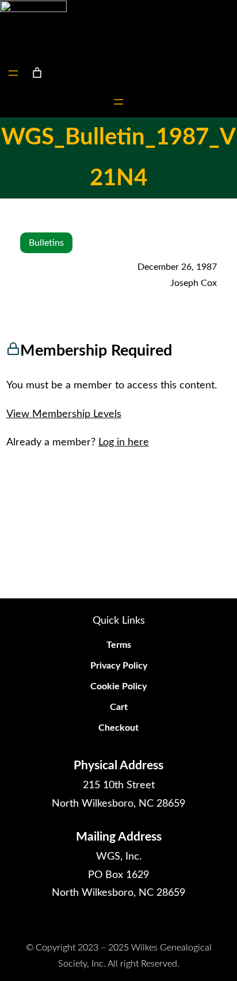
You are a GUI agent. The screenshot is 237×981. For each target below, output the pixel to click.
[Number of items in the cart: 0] (37, 73)
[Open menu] (13, 73)
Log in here (123, 442)
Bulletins (46, 242)
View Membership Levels (63, 414)
